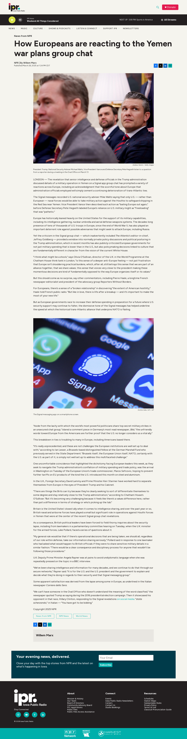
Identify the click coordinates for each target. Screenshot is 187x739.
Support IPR (110, 28)
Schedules (149, 698)
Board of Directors (75, 703)
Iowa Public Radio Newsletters (119, 700)
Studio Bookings (112, 707)
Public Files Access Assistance (80, 711)
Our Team (71, 700)
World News (82, 616)
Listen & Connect (86, 28)
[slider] (24, 19)
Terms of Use (150, 707)
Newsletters (131, 28)
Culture (38, 28)
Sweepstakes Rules (153, 703)
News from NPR (23, 36)
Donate (171, 7)
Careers (109, 703)
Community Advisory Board (79, 705)
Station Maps (150, 700)
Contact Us (110, 705)
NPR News (64, 616)
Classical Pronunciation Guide (158, 709)
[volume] (20, 20)
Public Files (72, 709)
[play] (12, 19)
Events (108, 698)
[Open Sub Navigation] (17, 28)
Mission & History (75, 698)
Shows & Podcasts (60, 28)
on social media (125, 599)
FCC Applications (75, 707)
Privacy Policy (150, 705)
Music (24, 28)
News (12, 28)
